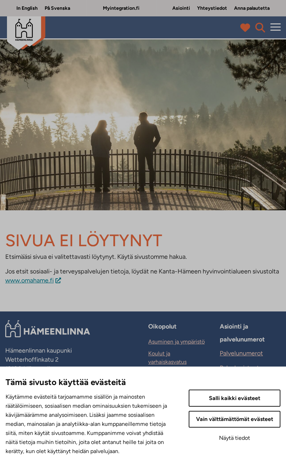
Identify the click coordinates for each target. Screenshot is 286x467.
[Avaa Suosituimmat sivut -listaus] (246, 27)
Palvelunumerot (241, 353)
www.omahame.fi (29, 280)
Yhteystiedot (212, 8)
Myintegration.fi (121, 8)
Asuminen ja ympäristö (176, 341)
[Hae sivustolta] (260, 27)
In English (27, 8)
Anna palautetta (252, 8)
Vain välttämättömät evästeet (234, 419)
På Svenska (57, 8)
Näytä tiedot (234, 438)
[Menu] (275, 27)
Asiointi (181, 8)
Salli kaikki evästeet (234, 398)
